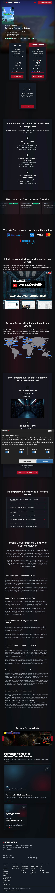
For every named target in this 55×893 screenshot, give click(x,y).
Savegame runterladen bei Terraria (14, 821)
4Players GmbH (7, 890)
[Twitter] (29, 857)
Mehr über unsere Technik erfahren (27, 472)
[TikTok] (37, 857)
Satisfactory (6, 884)
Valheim (5, 875)
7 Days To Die (7, 880)
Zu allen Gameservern (45, 2)
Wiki (32, 874)
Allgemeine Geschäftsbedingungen (11, 888)
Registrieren (15, 868)
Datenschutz (22, 888)
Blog (41, 868)
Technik (42, 870)
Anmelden (15, 866)
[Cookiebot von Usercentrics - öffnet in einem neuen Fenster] (47, 431)
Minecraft (6, 868)
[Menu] (4, 2)
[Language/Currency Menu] (35, 2)
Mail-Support (34, 866)
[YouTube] (34, 857)
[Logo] (13, 2)
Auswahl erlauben (27, 461)
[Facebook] (31, 857)
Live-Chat (33, 872)
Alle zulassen (45, 461)
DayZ (4, 882)
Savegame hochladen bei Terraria (19, 795)
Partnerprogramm (44, 872)
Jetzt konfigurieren (27, 106)
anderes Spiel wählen (11, 25)
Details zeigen (47, 456)
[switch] (21, 452)
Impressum (28, 888)
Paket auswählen (17, 76)
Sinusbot (23, 872)
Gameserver (24, 866)
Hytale (5, 870)
